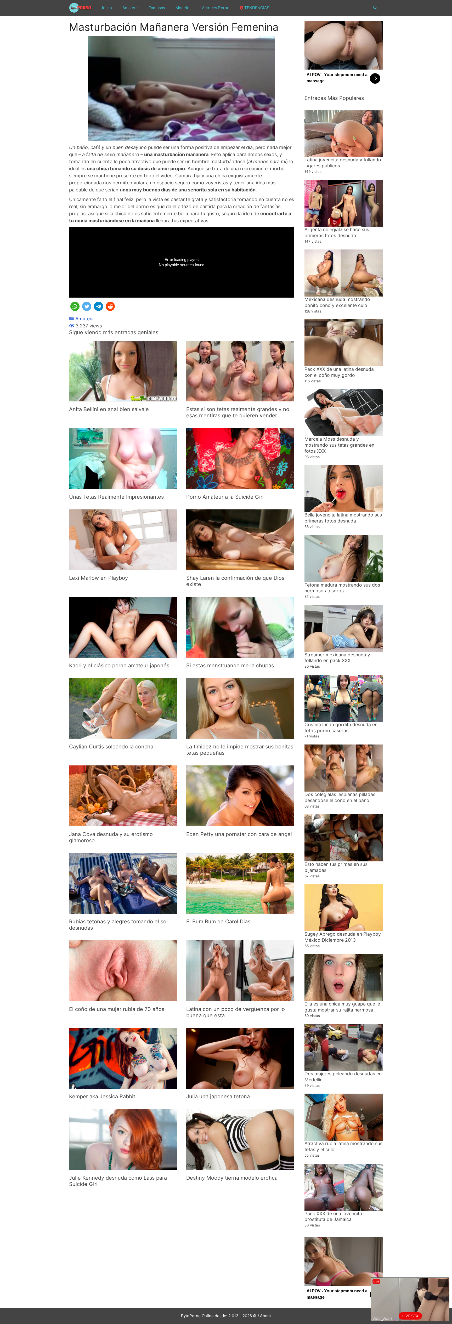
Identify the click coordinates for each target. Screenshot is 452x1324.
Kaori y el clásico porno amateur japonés (119, 665)
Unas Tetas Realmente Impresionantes (116, 497)
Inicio (107, 7)
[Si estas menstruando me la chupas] (240, 654)
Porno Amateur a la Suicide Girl (225, 497)
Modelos (183, 7)
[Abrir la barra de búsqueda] (375, 8)
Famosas (157, 7)
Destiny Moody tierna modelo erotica (232, 1178)
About (265, 1315)
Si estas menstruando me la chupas (230, 665)
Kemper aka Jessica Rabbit (102, 1096)
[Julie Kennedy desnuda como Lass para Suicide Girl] (123, 1166)
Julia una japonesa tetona (218, 1096)
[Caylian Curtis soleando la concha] (123, 735)
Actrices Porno (215, 7)
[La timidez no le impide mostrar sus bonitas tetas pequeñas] (240, 735)
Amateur (130, 7)
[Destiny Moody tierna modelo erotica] (240, 1166)
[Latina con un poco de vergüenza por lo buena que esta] (240, 998)
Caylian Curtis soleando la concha (111, 746)
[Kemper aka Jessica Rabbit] (123, 1085)
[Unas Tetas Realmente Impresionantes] (123, 485)
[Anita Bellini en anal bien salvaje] (123, 398)
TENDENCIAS (256, 7)
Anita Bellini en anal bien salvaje (109, 409)
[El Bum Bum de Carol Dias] (240, 910)
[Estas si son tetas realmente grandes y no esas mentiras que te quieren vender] (240, 398)
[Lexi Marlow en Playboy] (123, 566)
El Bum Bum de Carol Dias (218, 921)
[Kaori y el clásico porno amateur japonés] (123, 654)
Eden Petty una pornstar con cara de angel (239, 834)
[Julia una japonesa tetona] (240, 1085)
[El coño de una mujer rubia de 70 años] (123, 998)
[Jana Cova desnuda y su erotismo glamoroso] (123, 823)
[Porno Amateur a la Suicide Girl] (240, 485)
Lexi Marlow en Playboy (98, 578)
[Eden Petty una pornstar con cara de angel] (240, 823)
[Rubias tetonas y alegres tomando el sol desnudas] (123, 910)
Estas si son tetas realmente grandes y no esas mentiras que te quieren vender (237, 412)
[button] (75, 306)
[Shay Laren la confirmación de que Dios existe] (240, 566)
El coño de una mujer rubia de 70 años (116, 1009)
